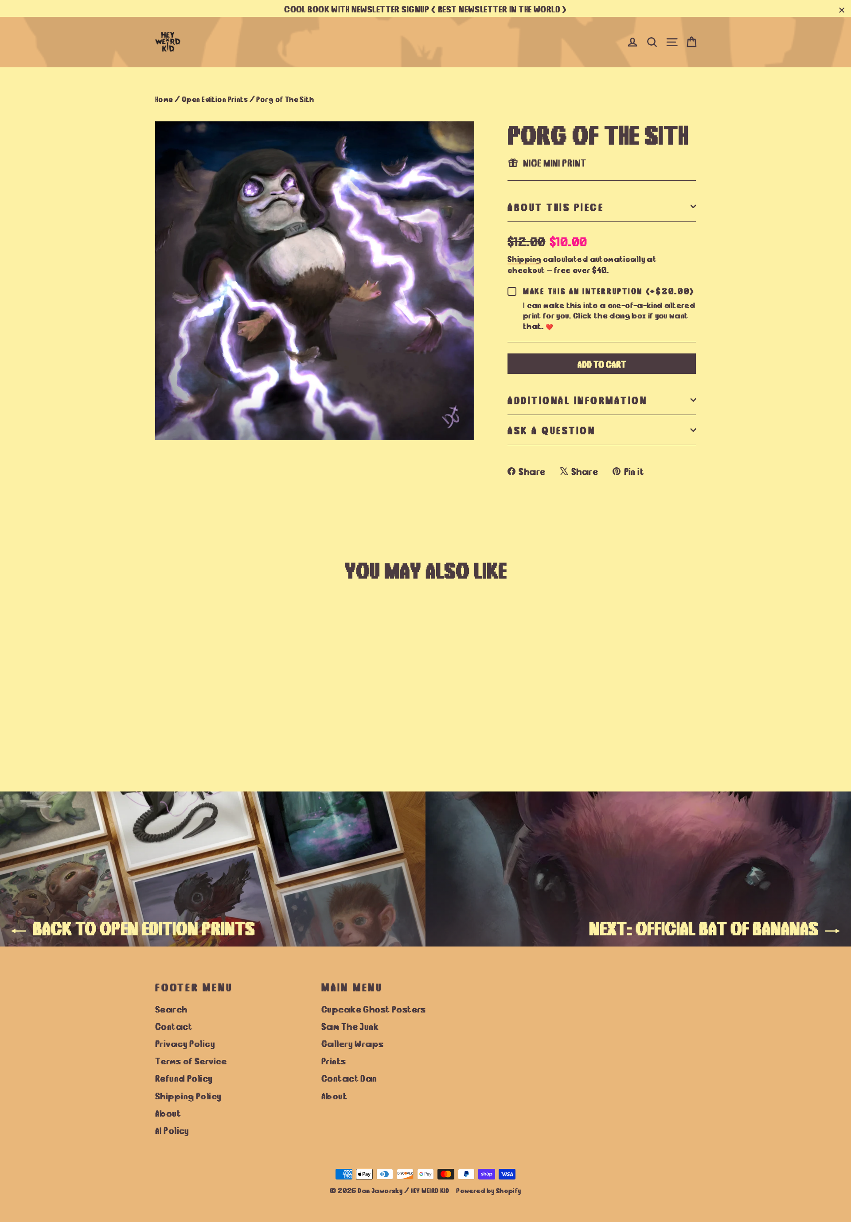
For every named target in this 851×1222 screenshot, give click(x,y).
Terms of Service (191, 1060)
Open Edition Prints (215, 98)
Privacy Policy (185, 1043)
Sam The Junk (350, 1026)
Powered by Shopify (488, 1190)
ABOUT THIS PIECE (555, 206)
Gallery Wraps (352, 1043)
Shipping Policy (188, 1095)
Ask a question (551, 429)
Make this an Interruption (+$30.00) (609, 291)
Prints (333, 1060)
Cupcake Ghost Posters (373, 1008)
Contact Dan (349, 1077)
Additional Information (577, 399)
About (168, 1112)
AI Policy (172, 1130)
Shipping (524, 258)
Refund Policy (184, 1077)
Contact (173, 1026)
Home (164, 98)
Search (171, 1008)
